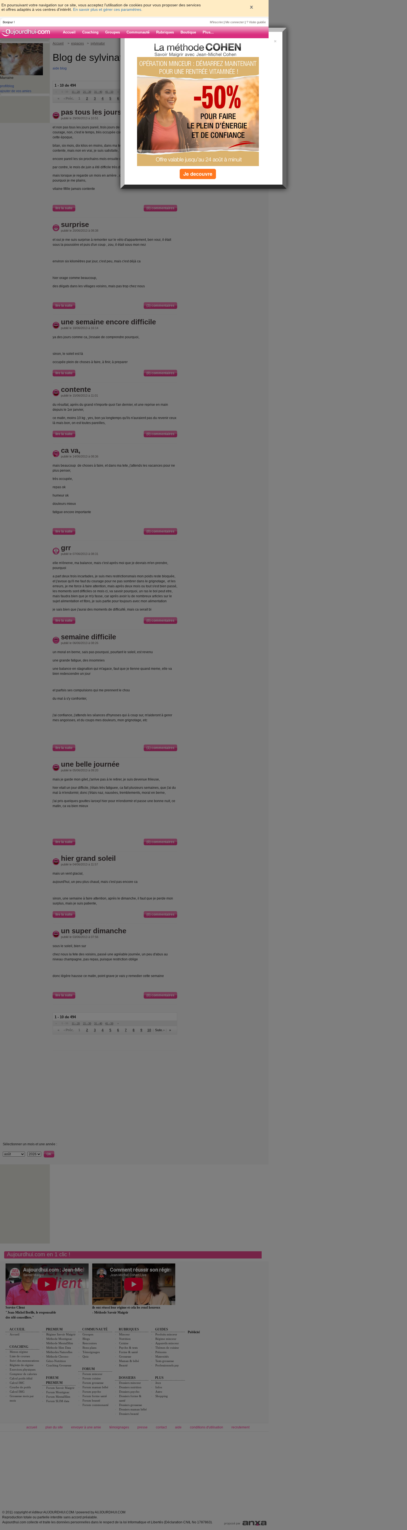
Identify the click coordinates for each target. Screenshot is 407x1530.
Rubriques (165, 32)
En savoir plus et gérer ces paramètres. (107, 9)
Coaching (90, 32)
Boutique (188, 32)
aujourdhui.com (27, 32)
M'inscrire (216, 22)
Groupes (112, 32)
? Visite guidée (256, 22)
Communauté (138, 32)
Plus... (208, 32)
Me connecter (234, 22)
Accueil (69, 32)
